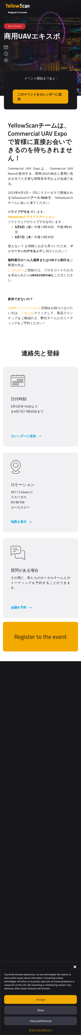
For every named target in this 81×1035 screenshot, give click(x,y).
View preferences (41, 1021)
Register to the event (40, 636)
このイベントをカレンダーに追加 (39, 96)
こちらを (27, 313)
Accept (40, 999)
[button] (75, 967)
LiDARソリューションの (24, 307)
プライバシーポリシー (40, 1030)
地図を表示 (19, 521)
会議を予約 (19, 607)
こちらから (16, 270)
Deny (40, 1010)
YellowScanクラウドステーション (31, 216)
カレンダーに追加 (24, 436)
